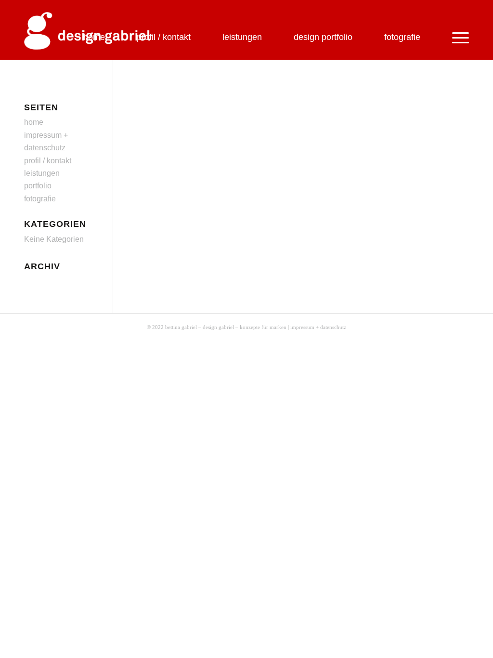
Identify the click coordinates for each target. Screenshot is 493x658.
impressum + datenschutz (318, 327)
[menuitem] (94, 26)
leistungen (42, 173)
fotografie (40, 199)
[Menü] (452, 34)
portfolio (38, 186)
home (33, 122)
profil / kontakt (47, 161)
